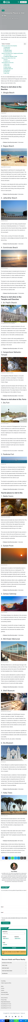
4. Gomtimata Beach (7, 51)
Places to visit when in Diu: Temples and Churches (12, 53)
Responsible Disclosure (5, 1001)
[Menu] (1, 2)
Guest (4, 942)
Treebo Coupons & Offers (6, 983)
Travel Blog (10, 7)
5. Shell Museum (6, 70)
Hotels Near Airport (14, 968)
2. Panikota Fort (6, 61)
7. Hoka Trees (6, 73)
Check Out (16, 936)
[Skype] (15, 858)
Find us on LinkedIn (5, 994)
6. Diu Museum (6, 71)
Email (2, 912)
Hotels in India (14, 965)
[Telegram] (18, 858)
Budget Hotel (4, 7)
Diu (13, 7)
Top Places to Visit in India (14, 962)
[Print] (24, 858)
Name (2, 906)
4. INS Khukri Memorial (8, 68)
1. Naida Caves (6, 64)
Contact (2, 988)
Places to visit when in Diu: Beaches (9, 45)
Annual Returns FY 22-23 (6, 1005)
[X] (6, 858)
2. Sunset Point (6, 65)
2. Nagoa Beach (6, 48)
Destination (5, 931)
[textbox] (14, 933)
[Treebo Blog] (6, 2)
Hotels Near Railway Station (14, 970)
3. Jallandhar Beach (7, 50)
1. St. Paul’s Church (7, 54)
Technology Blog (4, 992)
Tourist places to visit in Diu (7, 62)
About (2, 986)
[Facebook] (3, 858)
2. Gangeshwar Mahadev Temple (10, 56)
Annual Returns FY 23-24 (6, 1003)
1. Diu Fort (5, 59)
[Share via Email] (21, 858)
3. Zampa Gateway (7, 67)
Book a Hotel (23, 2)
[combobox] (14, 933)
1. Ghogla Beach (6, 47)
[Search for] (18, 2)
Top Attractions (14, 973)
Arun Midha (14, 871)
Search (14, 947)
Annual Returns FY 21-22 (6, 1007)
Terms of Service (4, 997)
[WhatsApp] (12, 858)
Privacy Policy (4, 999)
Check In (4, 936)
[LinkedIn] (9, 858)
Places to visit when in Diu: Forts (8, 58)
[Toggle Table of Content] (24, 44)
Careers (2, 990)
